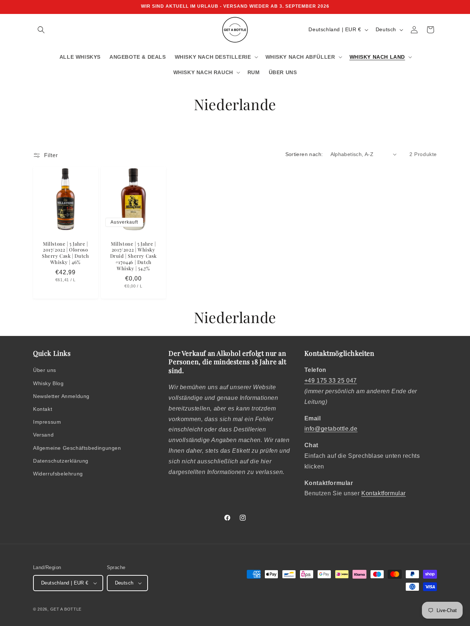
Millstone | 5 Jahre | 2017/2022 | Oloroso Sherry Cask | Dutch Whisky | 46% (65, 252)
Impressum (47, 422)
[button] (41, 30)
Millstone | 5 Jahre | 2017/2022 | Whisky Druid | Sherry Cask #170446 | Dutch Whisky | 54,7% (133, 255)
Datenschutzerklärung (60, 461)
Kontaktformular (383, 493)
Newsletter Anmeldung (61, 396)
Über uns (44, 370)
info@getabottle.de (331, 429)
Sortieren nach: (304, 154)
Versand (43, 435)
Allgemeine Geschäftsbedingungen (77, 448)
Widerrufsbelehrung (58, 474)
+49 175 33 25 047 (330, 380)
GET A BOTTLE (66, 609)
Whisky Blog (48, 383)
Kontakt (42, 409)
